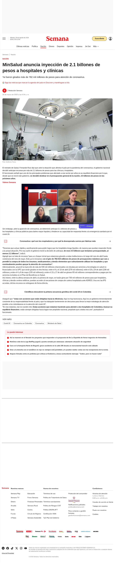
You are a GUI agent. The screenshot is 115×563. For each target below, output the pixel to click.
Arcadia (13, 506)
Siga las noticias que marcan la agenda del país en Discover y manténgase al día (37, 83)
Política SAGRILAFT (50, 510)
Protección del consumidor (77, 493)
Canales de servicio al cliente (103, 502)
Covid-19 (7, 323)
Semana (5, 54)
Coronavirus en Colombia (23, 323)
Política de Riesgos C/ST (52, 506)
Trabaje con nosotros (100, 506)
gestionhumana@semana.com (79, 515)
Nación (13, 54)
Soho (12, 510)
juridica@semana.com (76, 507)
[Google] (3, 548)
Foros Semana (33, 497)
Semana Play (15, 493)
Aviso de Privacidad (10, 553)
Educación (31, 493)
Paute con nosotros (99, 510)
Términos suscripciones (51, 502)
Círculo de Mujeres (34, 514)
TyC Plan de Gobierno (51, 518)
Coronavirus (39, 323)
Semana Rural (33, 506)
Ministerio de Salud (54, 323)
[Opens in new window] (7, 548)
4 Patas (13, 518)
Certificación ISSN (49, 514)
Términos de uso (49, 493)
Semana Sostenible (34, 518)
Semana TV (15, 497)
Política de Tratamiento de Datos (55, 497)
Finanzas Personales (35, 502)
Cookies (95, 514)
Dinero (13, 502)
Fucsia (13, 514)
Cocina (30, 510)
